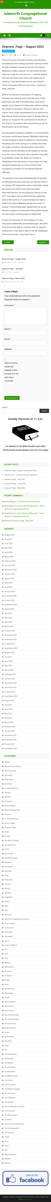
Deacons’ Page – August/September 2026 (20, 470)
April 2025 (8, 587)
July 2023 (8, 657)
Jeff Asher (9, 932)
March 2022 (9, 722)
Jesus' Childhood (11, 945)
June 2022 (9, 709)
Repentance (9, 1006)
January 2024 (10, 631)
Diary (40, 450)
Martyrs (7, 963)
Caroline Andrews (11, 788)
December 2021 (11, 735)
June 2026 (9, 543)
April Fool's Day (10, 771)
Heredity (8, 893)
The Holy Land (10, 1093)
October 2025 (10, 574)
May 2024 (8, 618)
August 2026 (9, 535)
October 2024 (10, 600)
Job (6, 949)
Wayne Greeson (10, 1154)
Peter (7, 984)
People (7, 980)
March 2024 (9, 626)
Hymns (7, 901)
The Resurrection (11, 1115)
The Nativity (9, 1102)
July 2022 (8, 705)
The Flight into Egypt (12, 1089)
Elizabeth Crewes (11, 858)
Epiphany (8, 862)
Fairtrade (8, 871)
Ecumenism (9, 854)
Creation (8, 814)
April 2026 (8, 552)
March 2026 (9, 557)
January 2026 (10, 565)
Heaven (7, 888)
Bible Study (9, 779)
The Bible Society (11, 1076)
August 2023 (9, 653)
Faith (6, 875)
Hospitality (8, 897)
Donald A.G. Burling (12, 840)
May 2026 (8, 548)
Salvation (8, 1041)
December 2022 (11, 683)
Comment (9, 305)
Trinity (7, 1137)
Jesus (7, 941)
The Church (9, 1080)
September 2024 (11, 605)
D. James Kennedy (11, 819)
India (6, 906)
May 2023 (8, 666)
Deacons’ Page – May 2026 (15, 488)
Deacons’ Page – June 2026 (15, 484)
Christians (8, 801)
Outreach (8, 971)
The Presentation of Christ (14, 1106)
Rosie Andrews (10, 1028)
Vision (7, 1146)
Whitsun (8, 1163)
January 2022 (10, 731)
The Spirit (8, 1119)
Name (7, 329)
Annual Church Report (13, 766)
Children (8, 797)
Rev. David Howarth (12, 1019)
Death (7, 832)
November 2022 (11, 687)
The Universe (9, 1133)
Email (7, 339)
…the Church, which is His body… (29, 502)
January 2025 (10, 591)
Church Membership (12, 810)
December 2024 (11, 596)
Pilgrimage (9, 993)
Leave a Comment (31, 55)
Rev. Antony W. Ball (12, 1015)
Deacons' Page (8, 51)
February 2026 (10, 561)
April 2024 (8, 622)
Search (4, 407)
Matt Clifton (9, 967)
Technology (9, 1058)
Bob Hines (8, 784)
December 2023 (11, 635)
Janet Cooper (10, 923)
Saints (7, 1032)
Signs (7, 1045)
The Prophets (10, 1111)
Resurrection (9, 1011)
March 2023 (9, 670)
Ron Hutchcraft (10, 1024)
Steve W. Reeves (11, 1054)
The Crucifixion (10, 1085)
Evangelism (9, 867)
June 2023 (9, 661)
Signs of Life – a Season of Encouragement (21, 475)
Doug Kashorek (10, 845)
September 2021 (11, 748)
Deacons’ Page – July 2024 (12, 269)
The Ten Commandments (14, 1124)
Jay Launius (9, 928)
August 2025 (9, 578)
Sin (6, 1050)
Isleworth (8, 915)
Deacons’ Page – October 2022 (14, 259)
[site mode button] (42, 35)
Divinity (7, 836)
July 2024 (8, 613)
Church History (10, 806)
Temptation (9, 1063)
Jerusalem (9, 936)
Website (8, 349)
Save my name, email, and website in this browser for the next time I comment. (11, 372)
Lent (6, 954)
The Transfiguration (12, 1128)
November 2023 (11, 639)
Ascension (8, 775)
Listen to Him (9, 242)
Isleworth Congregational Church (17, 919)
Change (7, 792)
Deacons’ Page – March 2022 (13, 278)
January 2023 (10, 679)
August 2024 (9, 609)
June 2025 (9, 583)
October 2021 (10, 744)
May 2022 (8, 713)
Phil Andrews (9, 989)
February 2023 (10, 674)
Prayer (7, 997)
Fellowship (8, 880)
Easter (7, 849)
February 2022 (10, 727)
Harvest (7, 884)
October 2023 (10, 644)
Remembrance (10, 1002)
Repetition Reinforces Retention (44, 242)
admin (18, 55)
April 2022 (8, 718)
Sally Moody (9, 1037)
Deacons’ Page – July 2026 (15, 479)
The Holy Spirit (10, 1098)
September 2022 (11, 696)
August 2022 (9, 700)
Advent (7, 762)
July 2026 (8, 539)
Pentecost (8, 976)
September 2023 (11, 648)
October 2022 (10, 692)
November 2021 (11, 740)
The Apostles (10, 1071)
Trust (7, 1141)
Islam (7, 910)
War (6, 1150)
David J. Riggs (10, 823)
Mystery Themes (26, 1199)
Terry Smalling (10, 1067)
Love (6, 958)
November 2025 (11, 570)
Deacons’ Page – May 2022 (23, 521)
